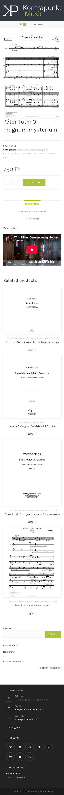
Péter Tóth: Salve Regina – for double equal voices (32, 342)
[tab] (32, 204)
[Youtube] (20, 756)
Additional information (32, 211)
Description (32, 204)
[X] (10, 747)
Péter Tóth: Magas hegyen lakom (32, 605)
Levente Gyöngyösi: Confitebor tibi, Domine (32, 426)
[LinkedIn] (39, 747)
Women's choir (41, 153)
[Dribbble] (10, 756)
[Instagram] (29, 747)
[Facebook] (20, 747)
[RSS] (29, 756)
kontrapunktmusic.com (27, 719)
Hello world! (9, 652)
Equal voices (36, 149)
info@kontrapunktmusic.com (30, 709)
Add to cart (34, 182)
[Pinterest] (48, 747)
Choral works (22, 149)
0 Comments (21, 777)
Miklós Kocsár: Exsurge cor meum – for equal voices (32, 514)
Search (7, 628)
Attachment (32, 218)
